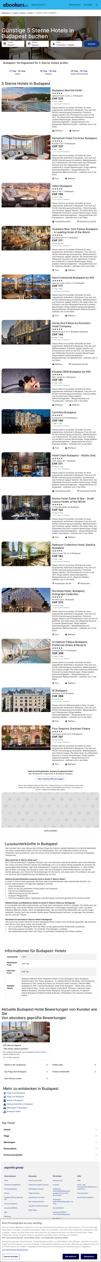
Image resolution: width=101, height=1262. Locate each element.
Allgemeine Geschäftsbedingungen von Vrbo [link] (63, 1201)
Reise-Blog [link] (33, 1210)
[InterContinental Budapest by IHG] (50, 296)
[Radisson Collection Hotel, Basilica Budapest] (50, 564)
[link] (50, 1093)
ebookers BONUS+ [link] (11, 1208)
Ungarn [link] (30, 13)
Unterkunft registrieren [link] (12, 1185)
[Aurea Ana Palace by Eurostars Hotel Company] (50, 343)
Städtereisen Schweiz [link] (37, 1197)
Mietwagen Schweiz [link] (36, 1189)
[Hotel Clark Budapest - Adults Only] (50, 473)
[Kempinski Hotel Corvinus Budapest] (50, 158)
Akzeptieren (89, 1256)
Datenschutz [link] (57, 1180)
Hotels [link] (15, 13)
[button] (50, 1129)
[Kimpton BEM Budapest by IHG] (50, 388)
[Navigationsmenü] (96, 5)
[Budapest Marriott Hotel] (50, 110)
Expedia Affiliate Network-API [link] (13, 1198)
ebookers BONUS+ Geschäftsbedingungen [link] (61, 1213)
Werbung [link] (7, 1216)
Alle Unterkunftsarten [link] (36, 1202)
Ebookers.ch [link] (6, 13)
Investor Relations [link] (10, 1204)
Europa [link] (22, 13)
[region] (50, 1240)
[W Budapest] (50, 705)
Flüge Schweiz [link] (34, 1193)
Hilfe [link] (79, 1180)
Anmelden (88, 5)
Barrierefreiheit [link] (58, 1208)
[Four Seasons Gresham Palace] (50, 746)
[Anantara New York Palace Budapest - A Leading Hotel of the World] (50, 249)
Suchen (91, 44)
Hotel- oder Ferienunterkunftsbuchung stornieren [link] (87, 1187)
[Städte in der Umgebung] (26, 1065)
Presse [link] (6, 1193)
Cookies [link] (56, 1185)
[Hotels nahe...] (74, 1065)
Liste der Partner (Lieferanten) (15, 1250)
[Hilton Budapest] (50, 203)
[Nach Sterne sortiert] (26, 1078)
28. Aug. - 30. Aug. (79, 71)
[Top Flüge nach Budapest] (26, 1071)
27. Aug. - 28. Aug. (17, 71)
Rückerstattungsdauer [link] (85, 1197)
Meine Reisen (74, 5)
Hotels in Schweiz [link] (35, 1180)
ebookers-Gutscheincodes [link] (38, 1206)
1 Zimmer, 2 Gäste (65, 45)
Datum (10, 45)
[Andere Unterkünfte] (74, 1071)
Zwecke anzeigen (11, 1256)
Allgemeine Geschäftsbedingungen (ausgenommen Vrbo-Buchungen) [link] (61, 1192)
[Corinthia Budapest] (50, 430)
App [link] (5, 1212)
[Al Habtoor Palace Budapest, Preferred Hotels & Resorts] (50, 662)
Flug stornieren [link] (82, 1193)
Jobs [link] (6, 1180)
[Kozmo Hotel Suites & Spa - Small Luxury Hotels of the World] (50, 517)
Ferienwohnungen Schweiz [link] (39, 1185)
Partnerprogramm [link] (10, 1189)
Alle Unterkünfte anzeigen (50, 778)
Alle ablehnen (71, 1256)
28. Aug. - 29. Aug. (48, 71)
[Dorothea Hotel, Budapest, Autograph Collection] (50, 612)
